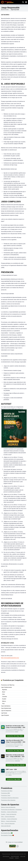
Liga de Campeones (6, 710)
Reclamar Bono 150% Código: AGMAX (15, 750)
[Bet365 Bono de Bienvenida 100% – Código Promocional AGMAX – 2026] (3, 728)
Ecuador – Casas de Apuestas (8, 814)
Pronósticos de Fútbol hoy (7, 685)
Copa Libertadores (5, 706)
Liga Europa (4, 713)
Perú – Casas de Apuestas (8, 823)
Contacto (17, 857)
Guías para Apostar (6, 826)
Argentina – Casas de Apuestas (9, 812)
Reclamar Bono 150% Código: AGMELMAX (16, 765)
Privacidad (11, 857)
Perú (3, 703)
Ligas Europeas (5, 715)
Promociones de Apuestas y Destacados (11, 809)
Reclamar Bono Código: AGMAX (13, 779)
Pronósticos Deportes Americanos (10, 797)
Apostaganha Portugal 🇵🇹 (7, 835)
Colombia (4, 696)
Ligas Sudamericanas (6, 687)
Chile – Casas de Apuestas (8, 816)
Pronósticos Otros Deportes (8, 800)
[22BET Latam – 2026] (3, 772)
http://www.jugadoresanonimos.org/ (10, 657)
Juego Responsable (15, 856)
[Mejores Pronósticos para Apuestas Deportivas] (7, 2)
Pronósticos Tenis (5, 795)
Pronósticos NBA (5, 793)
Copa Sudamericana (6, 708)
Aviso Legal (22, 856)
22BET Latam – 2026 (11, 769)
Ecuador (4, 699)
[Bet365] (14, 430)
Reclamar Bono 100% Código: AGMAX (15, 736)
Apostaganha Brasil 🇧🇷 (6, 833)
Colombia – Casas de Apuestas (9, 819)
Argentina (4, 689)
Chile (3, 694)
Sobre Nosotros (6, 856)
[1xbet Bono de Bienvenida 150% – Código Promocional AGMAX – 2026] (3, 743)
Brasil (3, 692)
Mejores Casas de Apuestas (8, 807)
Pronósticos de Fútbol (6, 791)
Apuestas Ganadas (5, 9)
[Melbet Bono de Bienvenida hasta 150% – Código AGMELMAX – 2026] (3, 757)
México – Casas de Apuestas (8, 821)
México (4, 701)
